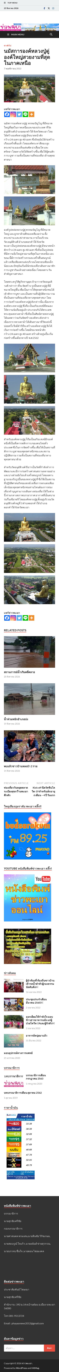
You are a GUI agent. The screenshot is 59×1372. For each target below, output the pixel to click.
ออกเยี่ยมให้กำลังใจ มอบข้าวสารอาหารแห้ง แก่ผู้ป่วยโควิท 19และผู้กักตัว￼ (40, 1020)
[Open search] (51, 34)
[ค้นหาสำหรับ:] (29, 1348)
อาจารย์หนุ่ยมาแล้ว (36, 1035)
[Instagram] (53, 8)
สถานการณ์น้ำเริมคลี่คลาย (19, 672)
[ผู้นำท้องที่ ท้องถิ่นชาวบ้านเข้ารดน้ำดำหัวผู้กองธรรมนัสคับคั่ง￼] (14, 980)
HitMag (35, 1368)
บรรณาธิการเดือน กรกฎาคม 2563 (36, 1077)
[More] (31, 114)
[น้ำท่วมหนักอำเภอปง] (29, 699)
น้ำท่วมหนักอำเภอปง (16, 719)
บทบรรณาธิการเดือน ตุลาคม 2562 (23, 1092)
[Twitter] (49, 8)
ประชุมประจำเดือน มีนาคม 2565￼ (36, 1001)
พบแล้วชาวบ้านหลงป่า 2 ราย (20, 766)
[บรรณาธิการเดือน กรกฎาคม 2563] (14, 1075)
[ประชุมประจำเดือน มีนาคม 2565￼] (14, 999)
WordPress (21, 1368)
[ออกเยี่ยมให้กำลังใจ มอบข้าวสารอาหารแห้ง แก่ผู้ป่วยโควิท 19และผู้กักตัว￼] (14, 1016)
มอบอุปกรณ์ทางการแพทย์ (18, 1052)
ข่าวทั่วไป (7, 46)
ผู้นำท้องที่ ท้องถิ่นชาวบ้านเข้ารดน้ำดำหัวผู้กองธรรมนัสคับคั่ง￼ (40, 983)
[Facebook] (44, 8)
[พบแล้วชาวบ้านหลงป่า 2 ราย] (29, 747)
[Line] (25, 114)
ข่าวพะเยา (27, 1363)
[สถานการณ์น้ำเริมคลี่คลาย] (29, 652)
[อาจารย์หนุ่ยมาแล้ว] (14, 1035)
